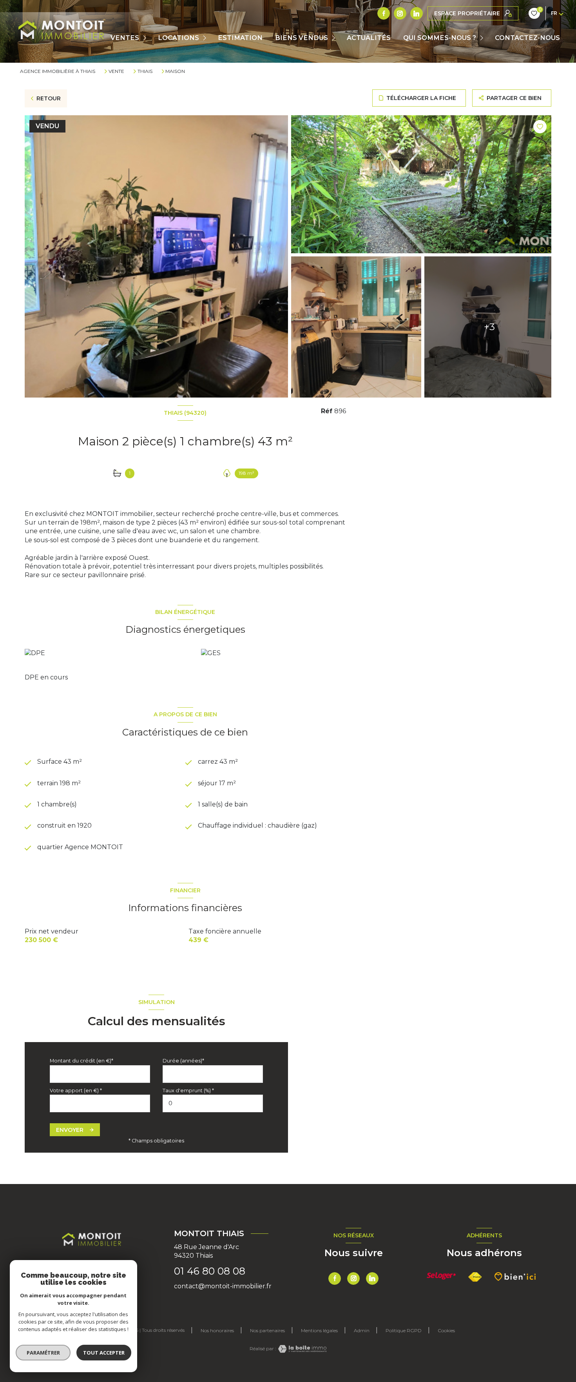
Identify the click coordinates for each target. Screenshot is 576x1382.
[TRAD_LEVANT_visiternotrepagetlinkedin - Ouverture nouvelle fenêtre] (416, 13)
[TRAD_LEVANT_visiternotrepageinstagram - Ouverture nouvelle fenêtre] (400, 13)
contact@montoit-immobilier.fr (223, 1286)
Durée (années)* (183, 1061)
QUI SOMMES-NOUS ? (439, 38)
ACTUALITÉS (369, 38)
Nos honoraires (217, 1330)
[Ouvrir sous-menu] (145, 37)
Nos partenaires (267, 1330)
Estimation (240, 38)
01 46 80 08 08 (209, 1271)
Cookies (446, 1330)
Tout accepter (104, 1352)
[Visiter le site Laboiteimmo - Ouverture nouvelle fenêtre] (301, 1349)
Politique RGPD (404, 1330)
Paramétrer (43, 1352)
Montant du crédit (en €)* (81, 1061)
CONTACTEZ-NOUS (527, 38)
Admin (362, 1330)
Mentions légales (319, 1330)
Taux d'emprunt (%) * (188, 1090)
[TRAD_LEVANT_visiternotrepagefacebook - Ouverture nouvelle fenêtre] (383, 13)
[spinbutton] (213, 1103)
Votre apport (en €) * (76, 1090)
